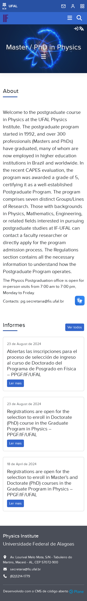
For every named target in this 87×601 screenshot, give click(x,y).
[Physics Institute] (5, 18)
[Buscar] (79, 18)
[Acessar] (76, 29)
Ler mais (15, 383)
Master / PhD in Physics (43, 47)
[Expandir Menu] (70, 18)
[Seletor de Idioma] (81, 29)
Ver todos (74, 327)
